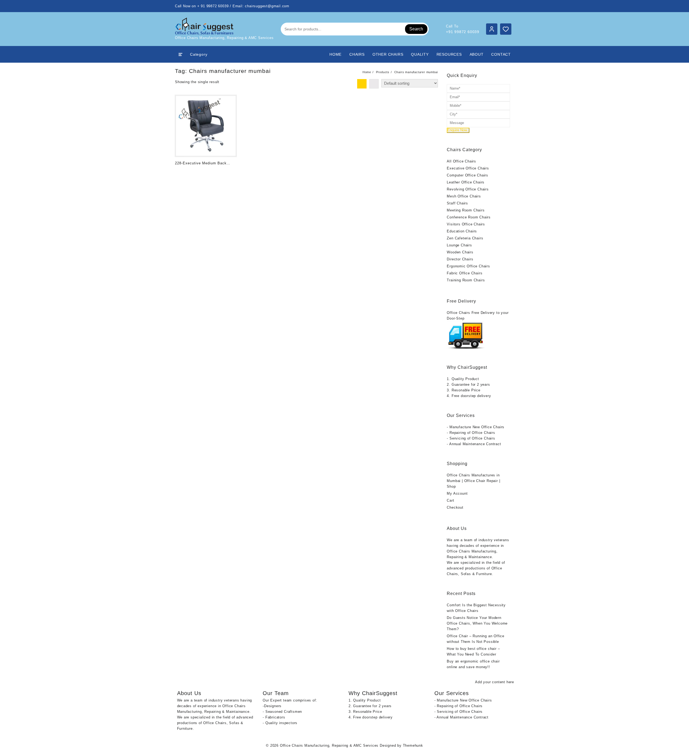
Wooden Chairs (460, 252)
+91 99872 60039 (462, 32)
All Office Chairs (461, 161)
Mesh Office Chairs (464, 196)
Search (416, 29)
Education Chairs (462, 231)
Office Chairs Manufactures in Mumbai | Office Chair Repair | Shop (473, 480)
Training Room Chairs (466, 280)
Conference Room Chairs (469, 217)
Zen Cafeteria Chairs (465, 238)
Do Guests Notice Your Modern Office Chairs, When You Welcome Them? (477, 623)
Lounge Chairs (459, 245)
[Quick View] (190, 172)
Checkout (455, 507)
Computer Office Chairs (467, 175)
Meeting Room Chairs (465, 210)
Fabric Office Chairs (464, 273)
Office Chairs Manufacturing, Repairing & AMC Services (329, 745)
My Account (457, 493)
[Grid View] (362, 83)
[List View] (374, 83)
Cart (450, 500)
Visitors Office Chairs (466, 224)
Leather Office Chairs (465, 182)
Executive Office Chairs (468, 168)
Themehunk (413, 745)
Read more (179, 172)
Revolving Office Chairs (467, 189)
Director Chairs (460, 259)
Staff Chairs (457, 203)
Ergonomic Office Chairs (468, 266)
